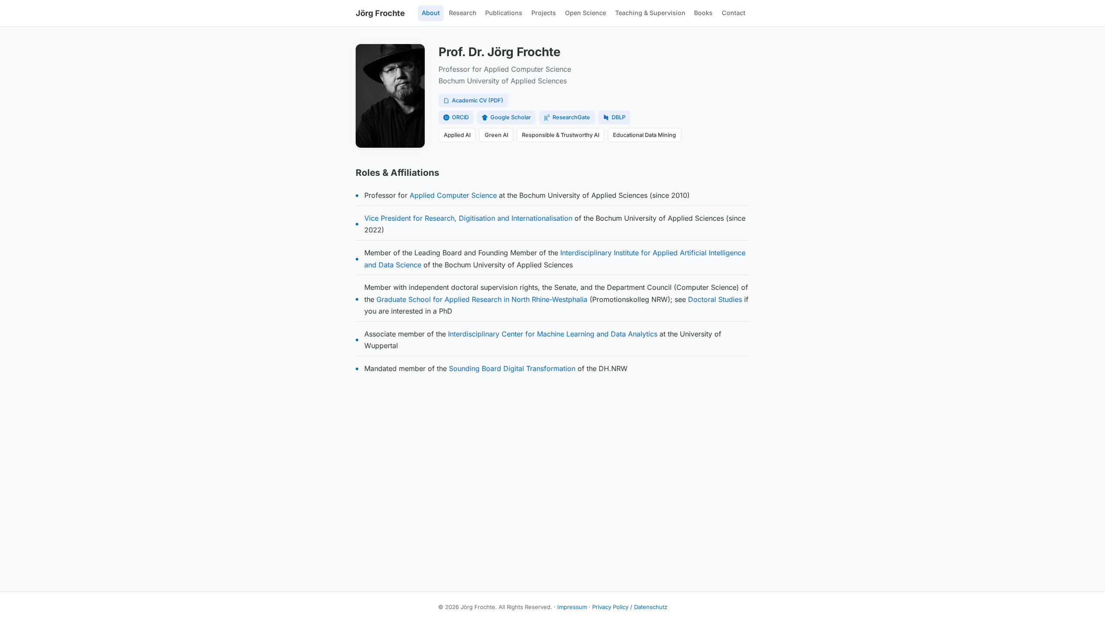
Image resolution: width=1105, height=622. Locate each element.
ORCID (460, 117)
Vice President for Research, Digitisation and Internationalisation (468, 218)
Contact (733, 12)
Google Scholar (510, 117)
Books (703, 12)
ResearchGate (571, 117)
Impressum (572, 606)
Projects (543, 12)
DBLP (618, 117)
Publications (503, 12)
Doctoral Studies (715, 299)
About (431, 12)
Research (463, 12)
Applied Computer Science (453, 195)
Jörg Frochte (380, 13)
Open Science (585, 12)
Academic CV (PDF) (477, 100)
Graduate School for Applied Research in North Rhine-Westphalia (481, 299)
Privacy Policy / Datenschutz (629, 606)
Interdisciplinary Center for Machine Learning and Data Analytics (552, 334)
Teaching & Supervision (650, 12)
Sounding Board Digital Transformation (512, 368)
